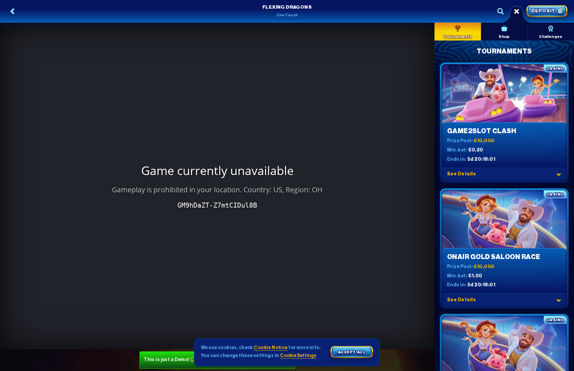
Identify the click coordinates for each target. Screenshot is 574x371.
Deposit (543, 11)
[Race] (517, 11)
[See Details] (558, 174)
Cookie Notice (270, 347)
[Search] (501, 11)
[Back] (13, 11)
